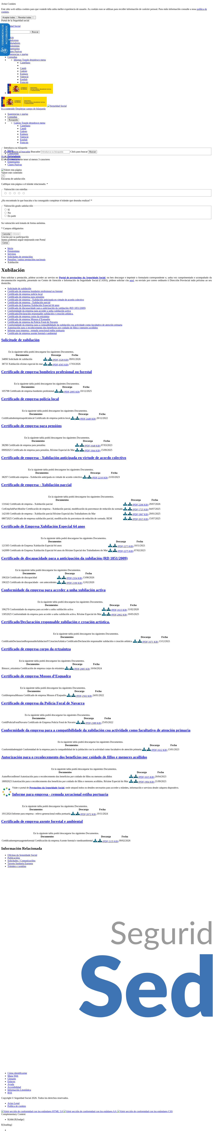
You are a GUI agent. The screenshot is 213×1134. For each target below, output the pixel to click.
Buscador (35, 151)
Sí (9, 209)
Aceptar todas (8, 17)
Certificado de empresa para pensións (25, 297)
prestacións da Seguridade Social (87, 277)
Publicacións (13, 858)
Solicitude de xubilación (19, 288)
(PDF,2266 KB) (140, 504)
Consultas (12, 57)
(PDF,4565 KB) (60, 364)
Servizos (11, 254)
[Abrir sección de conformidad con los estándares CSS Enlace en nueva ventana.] (145, 1111)
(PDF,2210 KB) (99, 477)
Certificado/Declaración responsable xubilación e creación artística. (40, 313)
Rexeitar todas (24, 17)
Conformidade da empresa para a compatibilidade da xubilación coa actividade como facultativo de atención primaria (64, 325)
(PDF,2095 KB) (71, 391)
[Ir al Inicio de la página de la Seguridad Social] (10, 26)
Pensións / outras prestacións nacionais (26, 259)
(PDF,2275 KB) (125, 551)
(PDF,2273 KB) (125, 546)
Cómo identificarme (17, 1073)
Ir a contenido (8, 108)
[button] (106, 171)
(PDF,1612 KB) (159, 750)
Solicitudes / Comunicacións (21, 860)
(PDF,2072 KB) (88, 814)
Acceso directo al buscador (17, 151)
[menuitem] (109, 1130)
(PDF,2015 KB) (140, 519)
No (9, 212)
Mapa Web (12, 1076)
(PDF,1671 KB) (150, 642)
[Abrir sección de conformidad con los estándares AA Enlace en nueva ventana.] (90, 1111)
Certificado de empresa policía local (25, 294)
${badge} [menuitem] (15, 1119)
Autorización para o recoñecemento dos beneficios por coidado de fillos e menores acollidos (52, 327)
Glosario (11, 1078)
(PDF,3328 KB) (60, 360)
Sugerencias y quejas (17, 54)
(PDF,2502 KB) (83, 696)
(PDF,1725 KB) (140, 509)
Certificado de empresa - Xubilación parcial (28, 302)
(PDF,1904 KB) (146, 782)
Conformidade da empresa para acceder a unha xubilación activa (39, 311)
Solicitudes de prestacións (20, 256)
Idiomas (30, 60)
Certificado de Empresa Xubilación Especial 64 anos (33, 305)
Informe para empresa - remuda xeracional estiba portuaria (36, 330)
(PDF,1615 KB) (146, 777)
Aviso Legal (13, 1103)
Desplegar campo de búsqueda (30, 108)
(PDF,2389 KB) (93, 723)
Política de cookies (16, 1106)
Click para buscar (78, 151)
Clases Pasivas (14, 51)
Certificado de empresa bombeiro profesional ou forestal (35, 291)
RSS (9, 1092)
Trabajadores (13, 43)
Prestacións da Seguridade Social (46, 787)
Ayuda (10, 1084)
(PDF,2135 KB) (110, 841)
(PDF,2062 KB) (119, 614)
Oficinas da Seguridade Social (22, 855)
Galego (29, 123)
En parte (12, 216)
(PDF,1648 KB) (92, 445)
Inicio (10, 37)
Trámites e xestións (16, 866)
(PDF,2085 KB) (81, 669)
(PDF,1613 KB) (119, 610)
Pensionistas (13, 46)
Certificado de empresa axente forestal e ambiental (32, 333)
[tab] (106, 340)
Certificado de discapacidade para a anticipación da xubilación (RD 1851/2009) (46, 308)
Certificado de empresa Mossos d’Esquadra (28, 319)
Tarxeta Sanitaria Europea (20, 863)
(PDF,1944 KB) (92, 450)
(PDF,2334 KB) (74, 578)
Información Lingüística (19, 1090)
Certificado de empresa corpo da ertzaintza (28, 316)
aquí (132, 280)
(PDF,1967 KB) (140, 514)
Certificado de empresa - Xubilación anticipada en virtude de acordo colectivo (45, 299)
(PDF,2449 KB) (87, 419)
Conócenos (13, 40)
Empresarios (13, 48)
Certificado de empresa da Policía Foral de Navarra (32, 322)
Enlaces (11, 1081)
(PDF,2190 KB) (74, 583)
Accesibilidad (14, 1087)
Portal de (64, 277)
